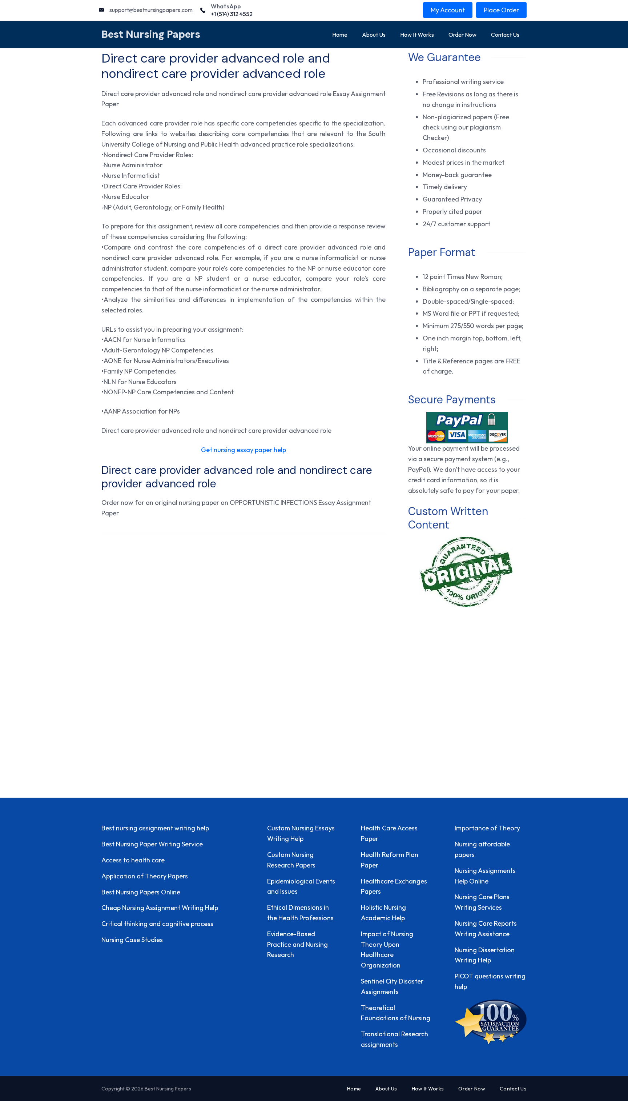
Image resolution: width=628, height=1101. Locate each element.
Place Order (501, 10)
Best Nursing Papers (150, 34)
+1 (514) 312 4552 (232, 13)
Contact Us (505, 34)
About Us (374, 34)
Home (339, 34)
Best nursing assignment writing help (155, 828)
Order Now (462, 34)
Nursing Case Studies (132, 940)
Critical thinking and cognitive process (157, 924)
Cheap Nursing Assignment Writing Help (159, 907)
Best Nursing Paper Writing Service (152, 844)
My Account (448, 10)
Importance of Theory (487, 828)
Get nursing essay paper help (243, 450)
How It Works (417, 34)
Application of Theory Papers (144, 876)
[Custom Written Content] (467, 572)
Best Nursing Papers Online (140, 892)
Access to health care (133, 860)
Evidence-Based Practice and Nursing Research (297, 944)
